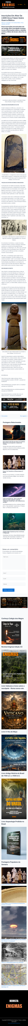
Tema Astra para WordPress (14, 1023)
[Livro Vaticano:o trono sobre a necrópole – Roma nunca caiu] (14, 710)
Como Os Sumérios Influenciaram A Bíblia (13, 471)
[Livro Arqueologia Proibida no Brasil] (14, 843)
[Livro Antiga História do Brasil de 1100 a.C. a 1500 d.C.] (14, 798)
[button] (24, 4)
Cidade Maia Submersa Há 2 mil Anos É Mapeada (13, 532)
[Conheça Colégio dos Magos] (11, 632)
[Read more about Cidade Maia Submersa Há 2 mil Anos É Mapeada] (14, 521)
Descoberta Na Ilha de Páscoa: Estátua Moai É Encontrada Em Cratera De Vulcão (14, 443)
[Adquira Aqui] (14, 666)
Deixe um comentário (6, 22)
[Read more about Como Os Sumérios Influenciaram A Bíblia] (14, 462)
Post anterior (4, 416)
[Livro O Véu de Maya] (14, 752)
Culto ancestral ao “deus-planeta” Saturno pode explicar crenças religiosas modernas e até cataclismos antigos (14, 500)
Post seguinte (23, 416)
